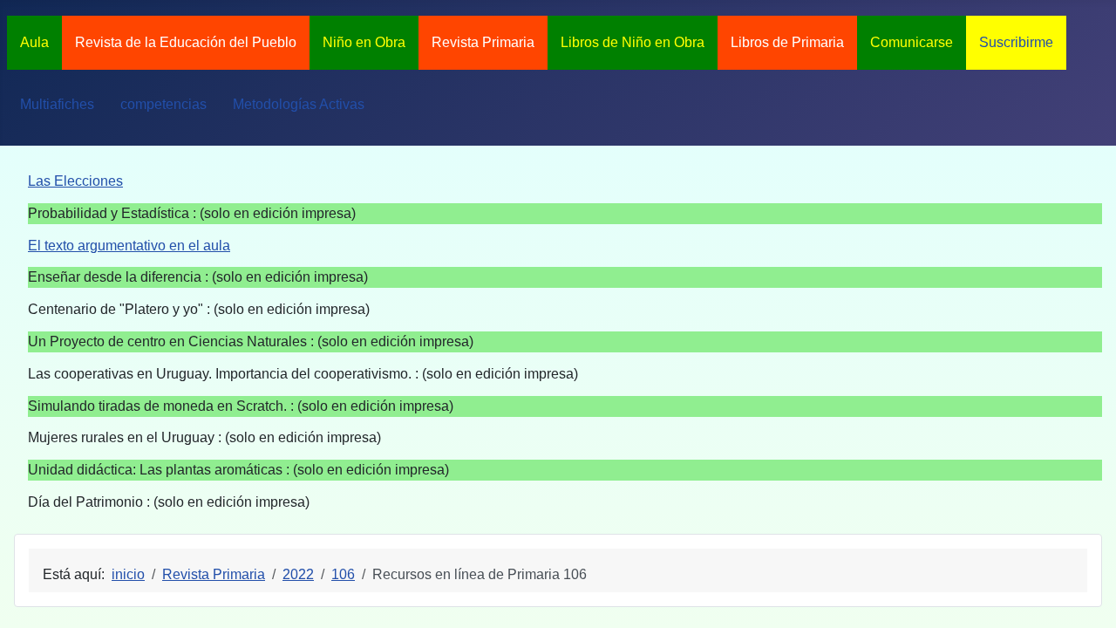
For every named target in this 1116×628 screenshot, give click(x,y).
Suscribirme (1016, 42)
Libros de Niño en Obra (632, 42)
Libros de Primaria (787, 42)
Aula (34, 42)
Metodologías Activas (298, 104)
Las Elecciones (75, 181)
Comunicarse (911, 42)
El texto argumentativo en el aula (129, 245)
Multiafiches (57, 104)
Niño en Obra (364, 42)
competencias (163, 104)
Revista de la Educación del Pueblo (185, 42)
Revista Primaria (483, 42)
